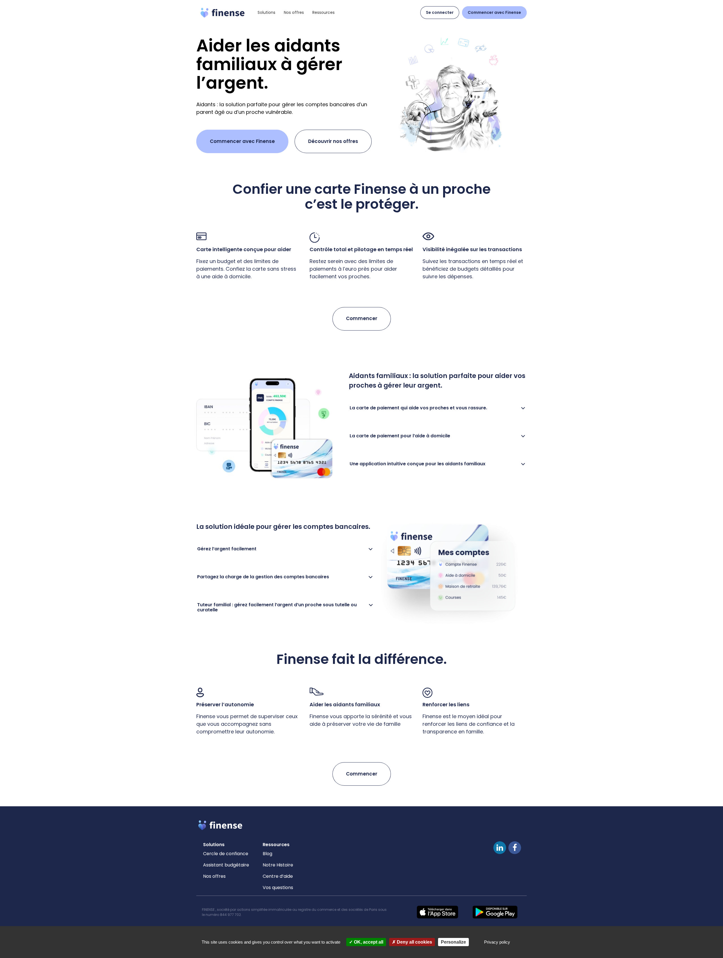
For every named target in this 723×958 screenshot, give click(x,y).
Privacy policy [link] (497, 942)
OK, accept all (368, 942)
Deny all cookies (414, 942)
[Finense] (222, 12)
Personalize (453, 942)
